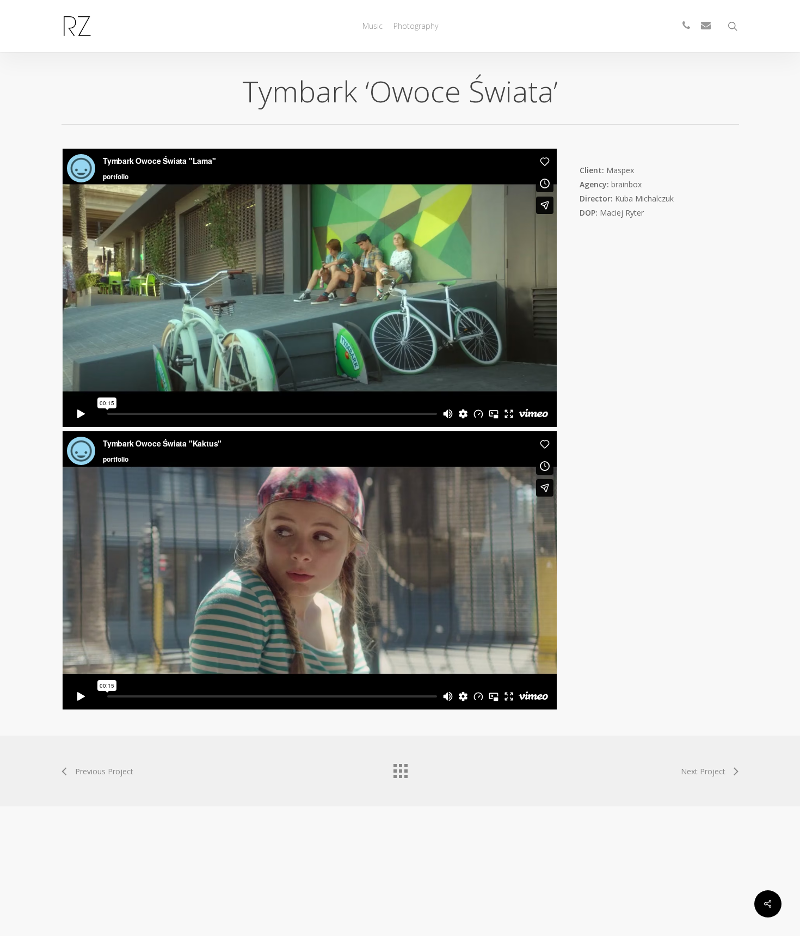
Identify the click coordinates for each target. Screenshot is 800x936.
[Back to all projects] (400, 768)
